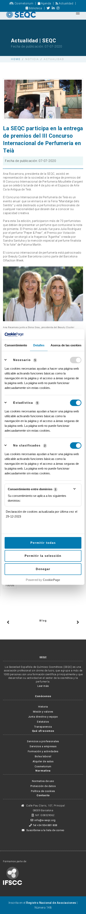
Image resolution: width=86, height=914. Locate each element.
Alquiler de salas (43, 761)
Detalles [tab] (39, 345)
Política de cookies (43, 791)
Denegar (43, 569)
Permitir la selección (43, 556)
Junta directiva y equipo (43, 716)
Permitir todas (43, 542)
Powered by (43, 580)
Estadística (23, 402)
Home (16, 59)
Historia (43, 706)
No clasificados (27, 445)
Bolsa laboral (43, 756)
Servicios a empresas (43, 746)
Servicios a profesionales (43, 741)
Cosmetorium (23, 3)
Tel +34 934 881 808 (45, 825)
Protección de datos (43, 786)
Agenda (45, 3)
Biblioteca (35, 8)
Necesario (22, 360)
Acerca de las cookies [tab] (66, 345)
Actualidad (65, 3)
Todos (9, 585)
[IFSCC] (12, 875)
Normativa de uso (43, 781)
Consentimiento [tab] (16, 345)
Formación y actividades (43, 751)
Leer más (43, 685)
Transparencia (43, 726)
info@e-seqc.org (45, 820)
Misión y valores (43, 711)
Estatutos (43, 721)
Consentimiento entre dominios (32, 489)
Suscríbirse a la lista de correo (45, 830)
